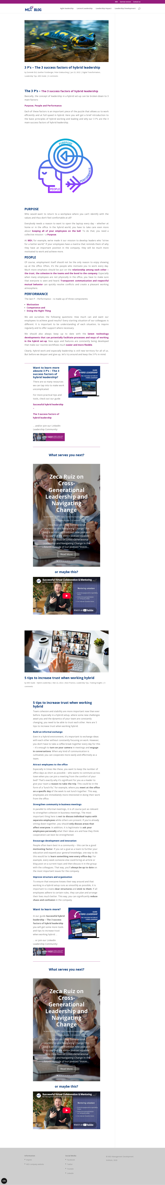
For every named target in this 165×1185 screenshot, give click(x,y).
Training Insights (64, 520)
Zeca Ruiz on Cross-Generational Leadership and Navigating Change (66, 493)
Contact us (136, 2)
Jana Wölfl (49, 517)
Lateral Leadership (85, 9)
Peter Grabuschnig (61, 72)
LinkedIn (70, 1173)
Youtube (70, 1169)
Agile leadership (67, 9)
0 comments (53, 76)
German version (125, 2)
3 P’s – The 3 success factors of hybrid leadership (62, 67)
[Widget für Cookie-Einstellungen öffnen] (4, 1181)
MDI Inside (42, 76)
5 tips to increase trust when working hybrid (59, 678)
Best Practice (70, 683)
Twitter (70, 1164)
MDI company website (35, 1164)
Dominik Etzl (32, 72)
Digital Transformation (91, 72)
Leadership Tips (31, 76)
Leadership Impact (103, 9)
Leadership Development (125, 9)
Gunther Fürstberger (45, 72)
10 (75, 1075)
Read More (66, 554)
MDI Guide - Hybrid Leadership (39, 683)
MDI (116, 2)
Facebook (71, 1160)
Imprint (29, 1160)
